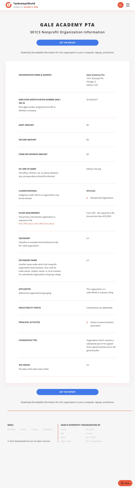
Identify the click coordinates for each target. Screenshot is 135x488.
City (62, 433)
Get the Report (67, 42)
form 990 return (26, 223)
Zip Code (90, 429)
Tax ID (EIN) (91, 437)
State (63, 437)
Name (63, 429)
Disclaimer (47, 429)
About (23, 429)
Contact (34, 429)
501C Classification (94, 441)
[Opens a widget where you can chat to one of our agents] (125, 483)
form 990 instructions (44, 223)
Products (12, 429)
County (89, 433)
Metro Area (66, 441)
